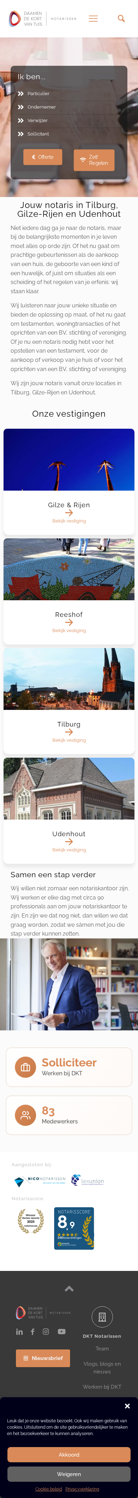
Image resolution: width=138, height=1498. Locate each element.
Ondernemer (42, 107)
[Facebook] (32, 1331)
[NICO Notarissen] (40, 1181)
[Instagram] (45, 1331)
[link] (40, 1181)
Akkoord (69, 1455)
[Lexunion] (98, 1180)
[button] (127, 1406)
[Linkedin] (19, 1331)
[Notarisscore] (31, 1221)
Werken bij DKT (102, 1387)
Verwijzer (38, 120)
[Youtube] (62, 1331)
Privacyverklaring (82, 1489)
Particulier (39, 93)
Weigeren (69, 1474)
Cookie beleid (48, 1489)
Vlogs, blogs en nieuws (102, 1368)
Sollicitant (38, 134)
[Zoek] (121, 19)
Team (102, 1349)
